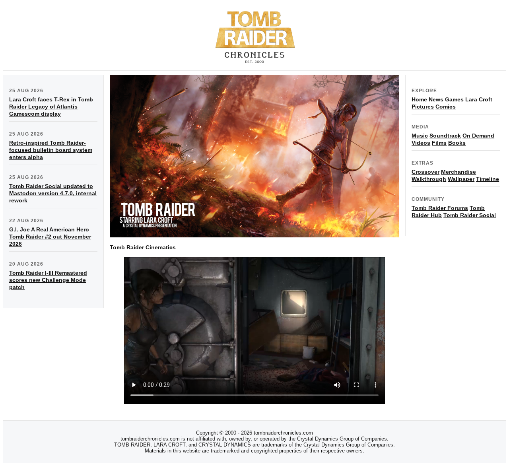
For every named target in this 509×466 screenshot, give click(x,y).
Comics (445, 106)
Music (420, 135)
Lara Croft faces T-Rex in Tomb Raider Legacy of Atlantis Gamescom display (51, 106)
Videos (421, 143)
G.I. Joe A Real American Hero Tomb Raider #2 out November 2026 (50, 236)
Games (454, 99)
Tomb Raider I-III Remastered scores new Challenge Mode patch (48, 280)
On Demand (478, 135)
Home (419, 99)
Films (439, 143)
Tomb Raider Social (469, 215)
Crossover (425, 172)
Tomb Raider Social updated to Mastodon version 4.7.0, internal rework (53, 193)
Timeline (487, 179)
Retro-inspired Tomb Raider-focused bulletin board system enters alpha (50, 150)
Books (457, 143)
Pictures (423, 106)
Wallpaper (461, 179)
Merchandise (458, 172)
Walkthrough (429, 179)
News (436, 99)
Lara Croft (478, 99)
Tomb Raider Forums (440, 208)
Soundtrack (445, 135)
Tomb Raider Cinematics (143, 247)
